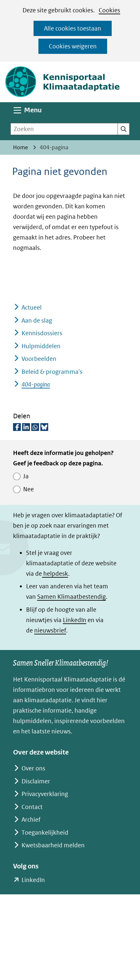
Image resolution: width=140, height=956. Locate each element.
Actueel (31, 307)
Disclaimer (35, 781)
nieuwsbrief (50, 630)
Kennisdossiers (41, 333)
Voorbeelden (38, 358)
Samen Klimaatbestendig (71, 596)
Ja (26, 476)
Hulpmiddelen (41, 346)
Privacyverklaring (44, 794)
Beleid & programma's (51, 371)
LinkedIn (74, 620)
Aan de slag (36, 320)
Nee (28, 489)
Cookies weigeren (73, 46)
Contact (32, 807)
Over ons (33, 768)
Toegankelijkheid (44, 832)
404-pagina (35, 384)
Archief (30, 819)
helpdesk (55, 573)
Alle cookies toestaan (72, 28)
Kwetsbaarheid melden (53, 845)
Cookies (109, 10)
